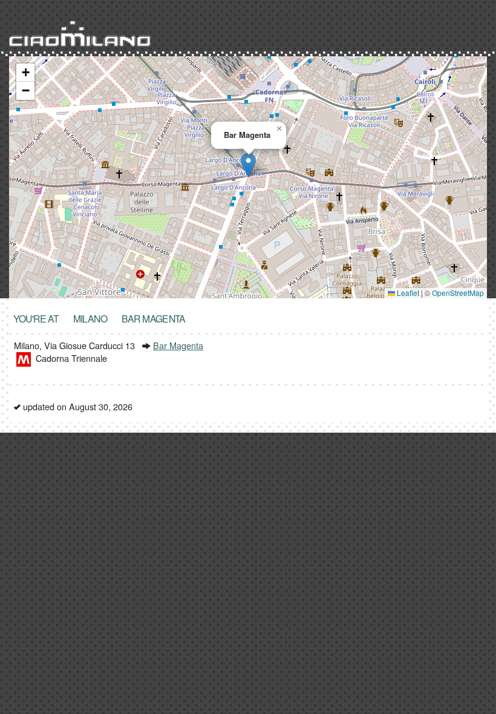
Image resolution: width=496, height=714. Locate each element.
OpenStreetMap (458, 292)
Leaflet (407, 292)
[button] (248, 164)
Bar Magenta (178, 345)
